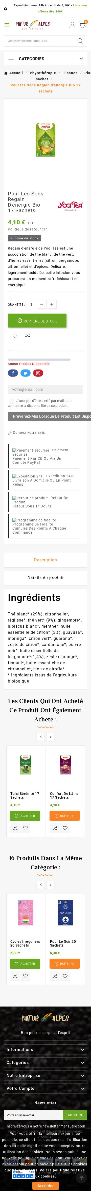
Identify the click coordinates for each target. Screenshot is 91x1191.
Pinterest (38, 373)
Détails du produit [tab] (46, 578)
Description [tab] (45, 560)
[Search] (80, 41)
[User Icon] (72, 25)
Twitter (25, 373)
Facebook (13, 373)
